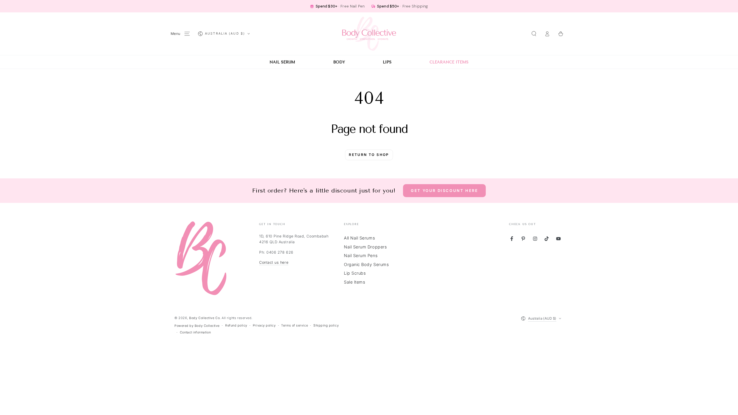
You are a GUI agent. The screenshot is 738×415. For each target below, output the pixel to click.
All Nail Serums (359, 237)
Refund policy (236, 325)
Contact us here (273, 262)
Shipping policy (326, 325)
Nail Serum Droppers (365, 246)
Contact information (195, 332)
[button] (534, 33)
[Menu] (187, 33)
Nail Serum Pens (360, 255)
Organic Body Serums (366, 264)
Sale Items (354, 282)
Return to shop (369, 154)
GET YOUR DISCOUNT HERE (444, 190)
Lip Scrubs (355, 273)
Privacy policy (264, 325)
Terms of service (294, 325)
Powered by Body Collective (197, 326)
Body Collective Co (204, 318)
